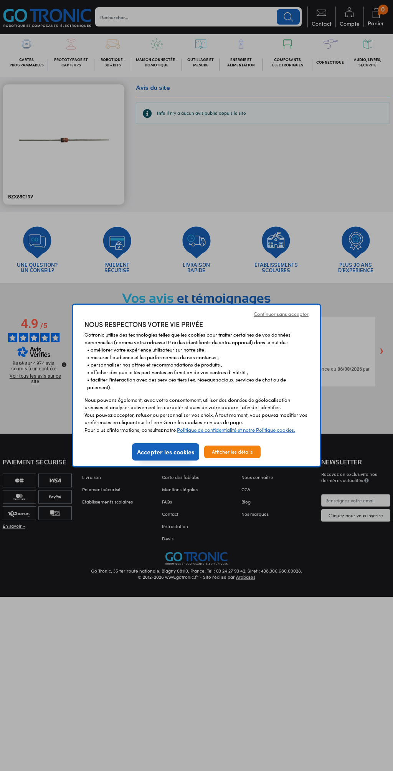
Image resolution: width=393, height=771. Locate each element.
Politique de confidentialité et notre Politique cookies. (236, 429)
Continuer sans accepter (281, 313)
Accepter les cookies (165, 451)
